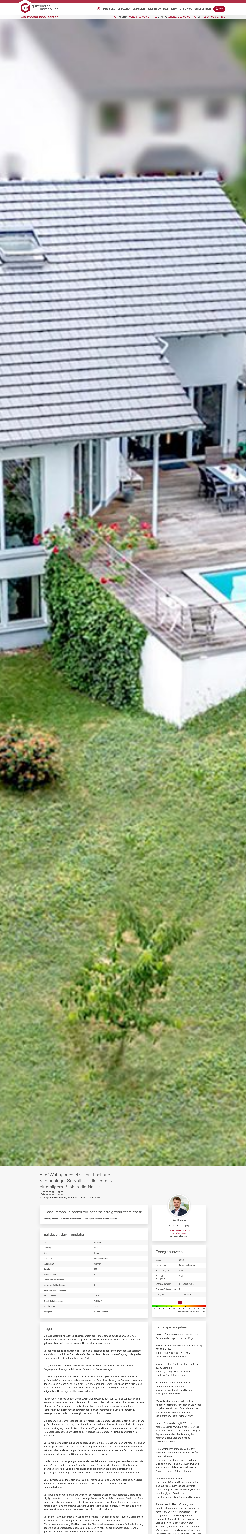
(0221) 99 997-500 (214, 17)
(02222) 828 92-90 (179, 17)
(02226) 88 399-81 (140, 17)
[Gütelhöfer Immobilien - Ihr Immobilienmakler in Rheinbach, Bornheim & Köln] (39, 10)
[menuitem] (98, 9)
